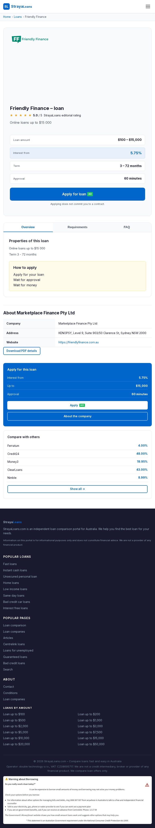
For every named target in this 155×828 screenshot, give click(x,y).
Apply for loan (77, 194)
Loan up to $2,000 (15, 726)
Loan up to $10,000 (16, 738)
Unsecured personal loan (20, 576)
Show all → (77, 489)
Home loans (11, 582)
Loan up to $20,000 (16, 744)
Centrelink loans (14, 644)
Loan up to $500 (14, 720)
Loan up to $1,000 (90, 720)
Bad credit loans (14, 663)
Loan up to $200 (89, 714)
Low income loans (15, 589)
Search (8, 669)
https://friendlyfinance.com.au (79, 342)
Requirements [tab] (77, 227)
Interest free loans (15, 608)
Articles (8, 638)
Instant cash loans (15, 570)
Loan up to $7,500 (90, 732)
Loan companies (14, 631)
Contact (8, 686)
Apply (77, 405)
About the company (77, 416)
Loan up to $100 (14, 714)
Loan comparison (14, 625)
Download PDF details (21, 350)
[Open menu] (148, 6)
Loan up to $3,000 (90, 726)
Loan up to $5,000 (15, 732)
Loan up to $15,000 (91, 738)
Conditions (10, 693)
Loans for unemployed (18, 650)
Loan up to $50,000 (91, 744)
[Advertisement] (77, 75)
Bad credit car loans (16, 601)
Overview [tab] (28, 227)
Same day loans (13, 595)
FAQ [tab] (127, 227)
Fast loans (10, 564)
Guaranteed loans (15, 657)
